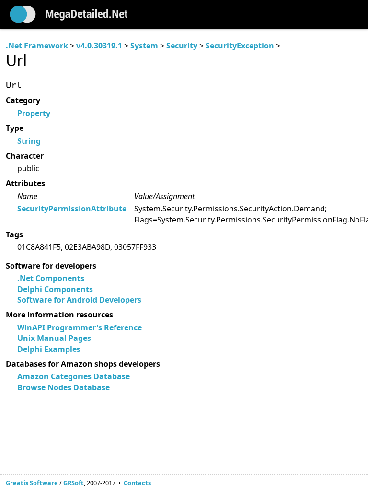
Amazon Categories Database (73, 376)
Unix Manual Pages (54, 338)
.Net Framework (37, 45)
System (144, 45)
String (29, 141)
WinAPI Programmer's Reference (79, 327)
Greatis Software (32, 483)
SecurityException (240, 45)
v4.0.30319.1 (99, 45)
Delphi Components (55, 289)
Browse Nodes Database (63, 387)
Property (33, 113)
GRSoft (73, 483)
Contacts (137, 483)
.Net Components (50, 278)
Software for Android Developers (79, 299)
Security (181, 45)
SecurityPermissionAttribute (71, 208)
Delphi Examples (48, 349)
